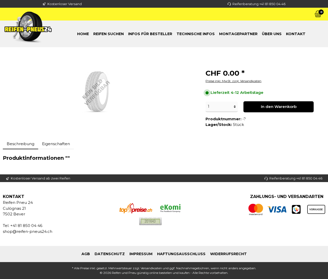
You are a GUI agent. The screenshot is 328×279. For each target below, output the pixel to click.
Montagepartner (238, 34)
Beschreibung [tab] (20, 143)
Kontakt (295, 34)
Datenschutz (110, 254)
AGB (85, 254)
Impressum (140, 254)
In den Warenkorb (278, 106)
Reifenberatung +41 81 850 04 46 (258, 4)
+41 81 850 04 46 (26, 225)
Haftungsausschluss (181, 254)
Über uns (272, 34)
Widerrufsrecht (228, 254)
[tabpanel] (164, 158)
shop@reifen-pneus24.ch (27, 231)
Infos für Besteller (150, 34)
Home (83, 34)
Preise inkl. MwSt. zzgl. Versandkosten (233, 81)
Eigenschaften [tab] (56, 143)
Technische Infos (196, 34)
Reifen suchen (108, 34)
